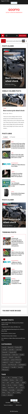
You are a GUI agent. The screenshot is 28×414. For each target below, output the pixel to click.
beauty (17, 382)
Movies (3, 377)
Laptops (4, 387)
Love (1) (11, 362)
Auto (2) (4, 347)
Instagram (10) (5, 359)
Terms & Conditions (8, 405)
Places (9, 392)
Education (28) (12, 352)
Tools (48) (13, 367)
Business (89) (18, 347)
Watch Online (22, 35)
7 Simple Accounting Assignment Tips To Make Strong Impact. (16, 175)
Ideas (12, 141)
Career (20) (10, 349)
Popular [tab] (13, 137)
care (21, 380)
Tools (12, 191)
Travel (6, 51)
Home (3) (11, 357)
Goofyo (14, 10)
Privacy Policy (16, 402)
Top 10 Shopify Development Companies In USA (18, 184)
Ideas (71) (17, 357)
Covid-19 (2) (18, 349)
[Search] (17, 35)
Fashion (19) (15, 354)
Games (3, 385)
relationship (19, 390)
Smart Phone (11, 387)
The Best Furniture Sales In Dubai (9, 335)
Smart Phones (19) (12, 364)
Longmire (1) (5, 362)
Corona (4, 395)
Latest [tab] (6, 137)
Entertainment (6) (6, 354)
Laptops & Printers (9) (16, 359)
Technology (14, 377)
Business (13, 181)
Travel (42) (20, 367)
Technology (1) (5, 367)
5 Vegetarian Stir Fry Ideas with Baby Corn (10, 326)
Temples (23, 382)
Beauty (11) (10, 347)
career (12, 382)
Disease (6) (4, 352)
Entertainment (14, 163)
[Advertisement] (14, 26)
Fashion (18, 392)
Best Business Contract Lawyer (8, 333)
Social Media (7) (21, 364)
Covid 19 (22, 387)
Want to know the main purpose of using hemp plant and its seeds (17, 156)
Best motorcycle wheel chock (14, 41)
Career (12, 171)
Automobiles (12, 390)
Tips (9, 377)
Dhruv (13, 84)
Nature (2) (18, 362)
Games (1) (4, 357)
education (10, 395)
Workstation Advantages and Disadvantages (18, 194)
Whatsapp (4, 390)
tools (8, 382)
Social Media (5, 380)
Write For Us (18, 405)
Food (3, 382)
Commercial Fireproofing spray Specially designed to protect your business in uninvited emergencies (18, 146)
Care (12, 152)
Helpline (21, 385)
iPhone (3, 392)
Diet (14, 392)
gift (17, 387)
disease (15, 385)
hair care (9, 385)
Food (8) (21, 354)
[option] (14, 68)
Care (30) (4, 349)
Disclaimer (8, 402)
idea (17, 380)
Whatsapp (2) (5, 369)
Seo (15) (4, 364)
